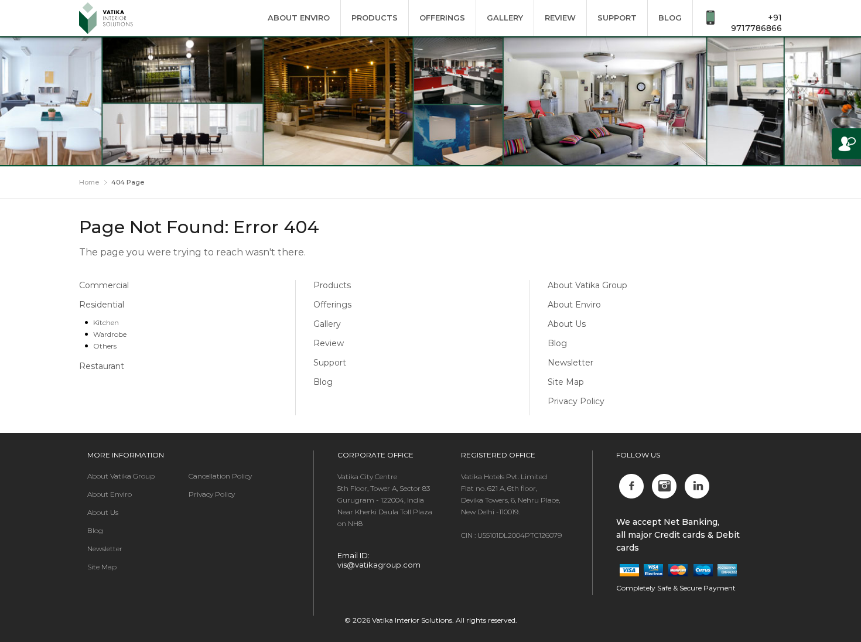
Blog (670, 17)
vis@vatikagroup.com (379, 564)
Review (560, 17)
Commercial (104, 285)
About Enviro (299, 17)
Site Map (566, 382)
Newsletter (570, 362)
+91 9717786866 (756, 22)
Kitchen (106, 322)
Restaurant (101, 366)
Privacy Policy (576, 401)
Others (105, 346)
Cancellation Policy (220, 476)
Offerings (442, 17)
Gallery (505, 17)
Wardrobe (110, 334)
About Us (567, 324)
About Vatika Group (587, 285)
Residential (101, 304)
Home (89, 182)
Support (617, 17)
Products (374, 17)
